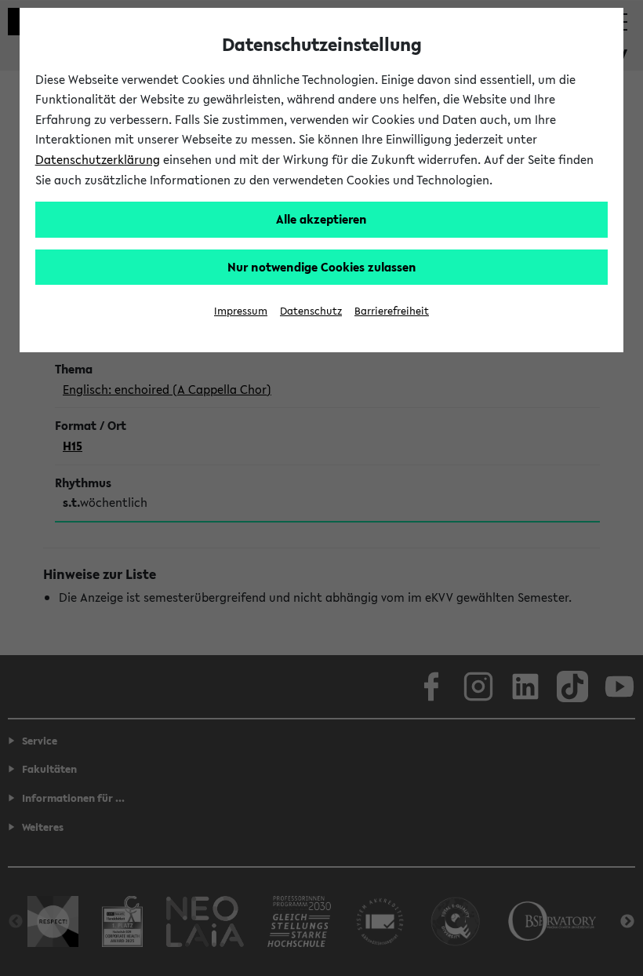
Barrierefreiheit (391, 311)
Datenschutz (311, 311)
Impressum (240, 311)
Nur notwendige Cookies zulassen (321, 266)
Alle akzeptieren (321, 219)
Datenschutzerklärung (97, 159)
